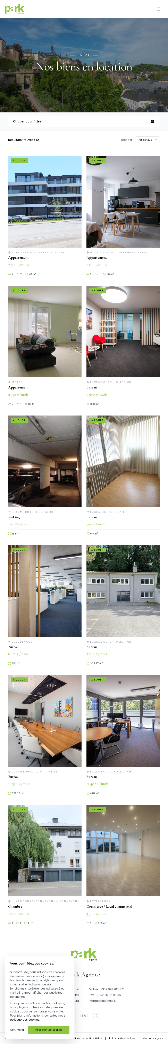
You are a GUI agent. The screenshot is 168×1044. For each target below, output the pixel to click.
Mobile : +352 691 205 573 (107, 989)
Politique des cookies (122, 1038)
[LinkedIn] (84, 1015)
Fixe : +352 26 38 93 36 (105, 995)
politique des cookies (24, 1019)
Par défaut (145, 140)
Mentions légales (153, 1038)
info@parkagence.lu (102, 1000)
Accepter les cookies (48, 1030)
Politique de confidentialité (86, 1038)
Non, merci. (17, 1030)
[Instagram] (95, 1015)
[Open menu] (158, 9)
